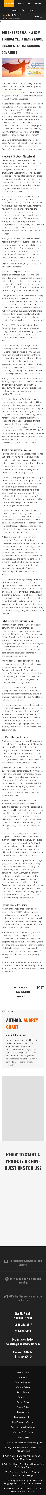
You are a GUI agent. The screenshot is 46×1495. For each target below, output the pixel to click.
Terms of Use (23, 1412)
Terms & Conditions (23, 1417)
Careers (23, 1377)
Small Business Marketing (23, 1427)
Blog (29, 3)
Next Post (23, 996)
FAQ (23, 10)
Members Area (9, 3)
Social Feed (38, 3)
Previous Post (19, 987)
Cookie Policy (23, 1407)
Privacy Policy (23, 1402)
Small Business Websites (23, 1422)
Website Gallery (23, 1387)
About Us (21, 3)
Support (15, 10)
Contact (31, 10)
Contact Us (23, 1397)
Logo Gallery (23, 1392)
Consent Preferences (23, 1432)
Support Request (23, 1382)
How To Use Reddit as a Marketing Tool (24, 1442)
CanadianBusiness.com (12, 92)
